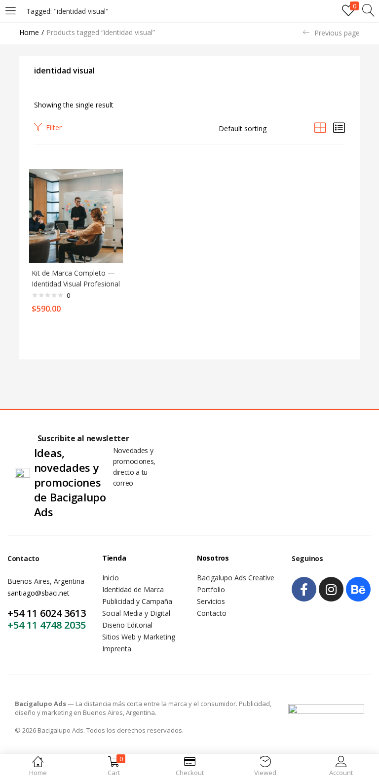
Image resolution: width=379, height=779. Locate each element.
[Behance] (358, 589)
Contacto (212, 613)
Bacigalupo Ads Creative (235, 577)
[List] (339, 127)
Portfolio (211, 589)
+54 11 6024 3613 (46, 613)
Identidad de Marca (133, 589)
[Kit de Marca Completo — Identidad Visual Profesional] (76, 215)
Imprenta (116, 648)
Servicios (211, 601)
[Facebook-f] (304, 589)
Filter (54, 127)
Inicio (110, 577)
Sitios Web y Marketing (138, 636)
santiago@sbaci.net (38, 593)
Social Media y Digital (136, 613)
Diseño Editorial (127, 625)
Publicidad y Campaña (137, 601)
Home (29, 32)
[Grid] (320, 127)
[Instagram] (331, 589)
